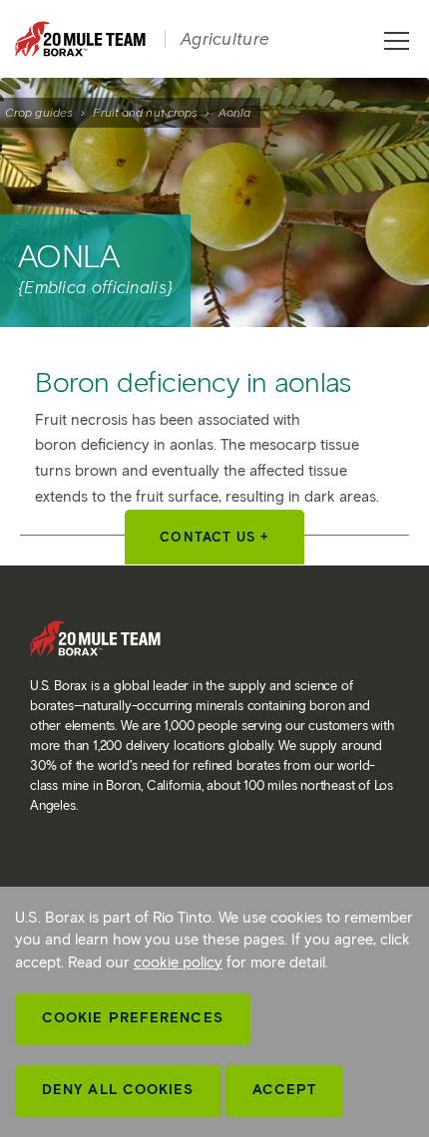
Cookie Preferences (132, 1017)
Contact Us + (214, 537)
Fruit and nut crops (145, 112)
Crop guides (39, 112)
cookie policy (178, 962)
